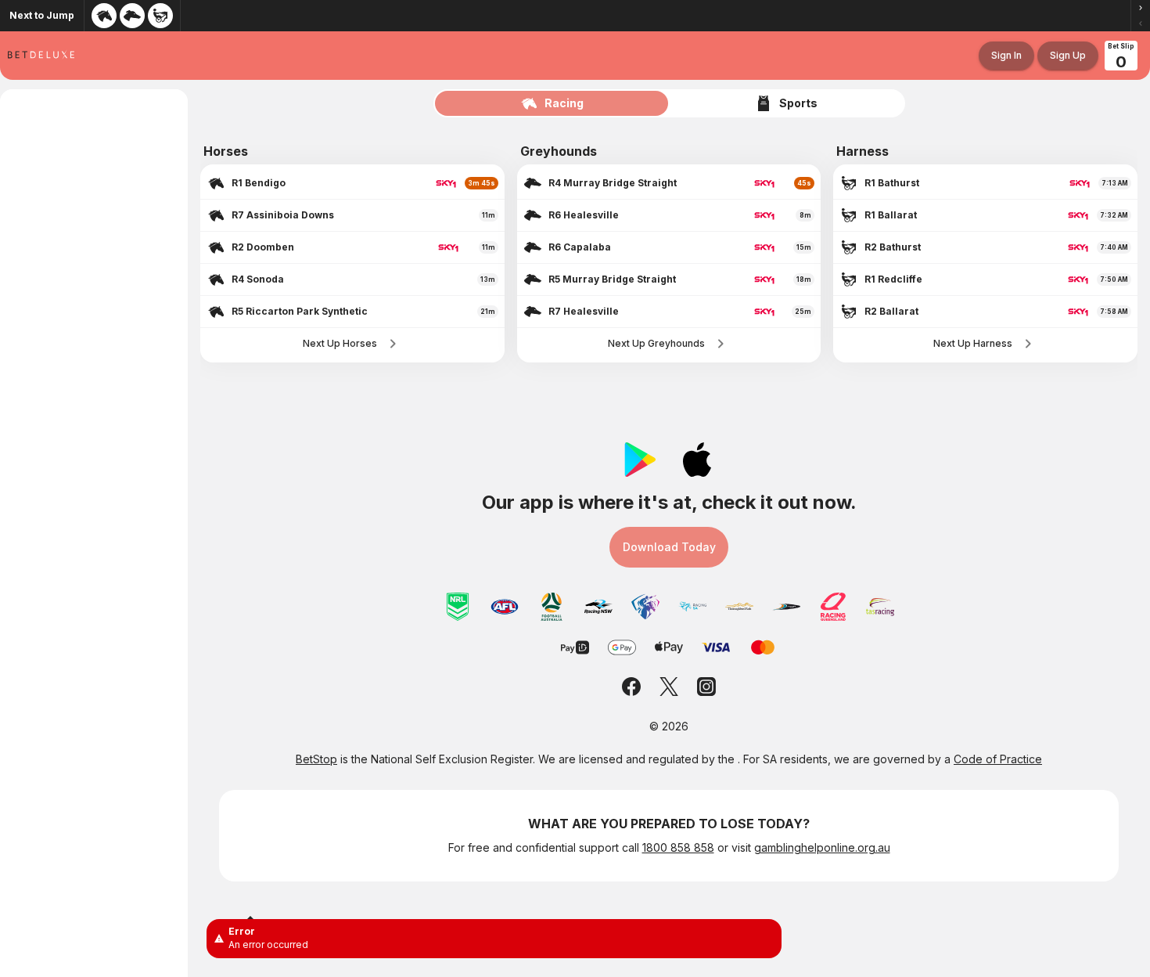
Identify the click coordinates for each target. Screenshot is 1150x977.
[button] (1140, 8)
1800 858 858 (678, 847)
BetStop (316, 759)
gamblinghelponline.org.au (822, 847)
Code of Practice (998, 759)
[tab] (552, 103)
